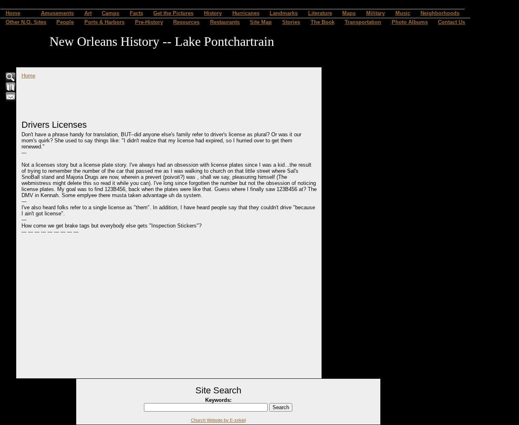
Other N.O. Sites (26, 22)
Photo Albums (410, 22)
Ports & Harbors (104, 22)
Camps (110, 13)
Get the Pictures (173, 13)
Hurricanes (246, 13)
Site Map (261, 22)
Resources (186, 22)
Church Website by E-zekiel (218, 420)
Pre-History (149, 22)
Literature (320, 13)
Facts (136, 13)
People (65, 22)
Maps (349, 13)
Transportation (363, 22)
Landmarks (284, 13)
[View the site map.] (11, 90)
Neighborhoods (439, 13)
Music (402, 13)
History (213, 13)
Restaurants (225, 22)
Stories (291, 22)
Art (88, 13)
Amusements (57, 13)
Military (375, 13)
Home (13, 13)
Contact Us (451, 22)
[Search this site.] (11, 80)
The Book (323, 22)
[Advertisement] (169, 97)
